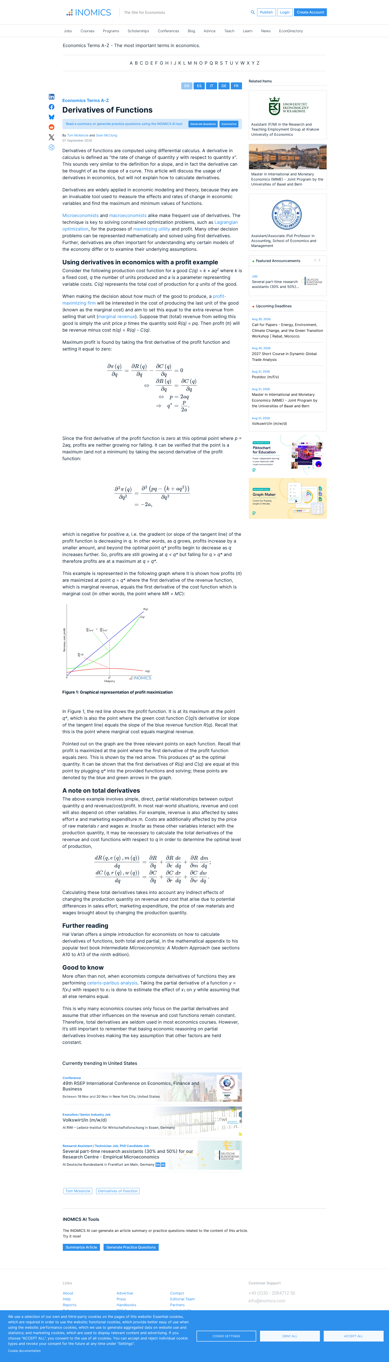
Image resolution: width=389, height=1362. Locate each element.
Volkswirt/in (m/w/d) (269, 423)
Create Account (310, 12)
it (211, 86)
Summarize (229, 124)
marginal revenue (116, 316)
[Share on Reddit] (51, 126)
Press (121, 1299)
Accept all (353, 1336)
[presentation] (152, 387)
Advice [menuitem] (209, 31)
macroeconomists (128, 215)
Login (285, 12)
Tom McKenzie (77, 135)
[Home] (88, 12)
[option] (288, 281)
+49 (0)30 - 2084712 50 (272, 1293)
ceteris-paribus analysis (112, 983)
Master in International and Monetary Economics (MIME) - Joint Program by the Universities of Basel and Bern (284, 400)
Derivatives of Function (118, 1191)
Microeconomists (80, 215)
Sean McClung (106, 135)
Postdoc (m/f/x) (265, 377)
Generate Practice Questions (131, 1247)
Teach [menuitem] (229, 31)
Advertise (125, 1293)
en (186, 86)
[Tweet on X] (51, 137)
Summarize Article (81, 1247)
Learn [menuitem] (247, 31)
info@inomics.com (267, 1300)
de (224, 86)
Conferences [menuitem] (168, 31)
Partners (177, 1305)
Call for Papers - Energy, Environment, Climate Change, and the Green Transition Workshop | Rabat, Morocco (287, 330)
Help (67, 1299)
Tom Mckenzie (78, 1191)
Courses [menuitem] (87, 31)
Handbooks (126, 1305)
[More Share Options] (51, 147)
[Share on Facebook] (51, 106)
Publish (266, 12)
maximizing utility (151, 229)
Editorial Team (182, 1299)
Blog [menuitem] (191, 31)
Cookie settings (226, 1336)
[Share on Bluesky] (51, 116)
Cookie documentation (24, 1351)
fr (236, 86)
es (199, 86)
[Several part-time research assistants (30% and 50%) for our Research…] (312, 281)
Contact (177, 1293)
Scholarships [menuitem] (138, 31)
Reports (69, 1305)
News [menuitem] (266, 31)
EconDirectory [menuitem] (291, 31)
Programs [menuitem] (111, 31)
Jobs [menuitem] (68, 31)
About (68, 1293)
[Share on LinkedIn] (51, 96)
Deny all (290, 1336)
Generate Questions (203, 124)
